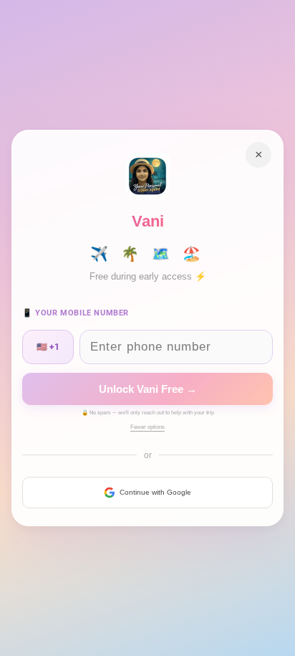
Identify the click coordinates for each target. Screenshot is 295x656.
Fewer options (147, 427)
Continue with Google (155, 492)
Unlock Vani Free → (148, 389)
